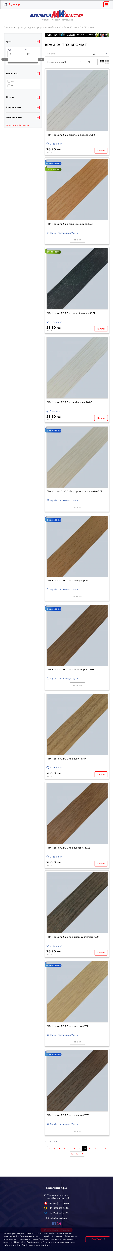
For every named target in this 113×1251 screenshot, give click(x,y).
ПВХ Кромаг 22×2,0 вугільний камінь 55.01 (70, 313)
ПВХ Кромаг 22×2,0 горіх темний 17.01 (67, 1115)
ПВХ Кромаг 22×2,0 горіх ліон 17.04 (66, 758)
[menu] (106, 4)
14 (105, 1148)
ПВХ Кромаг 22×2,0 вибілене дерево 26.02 (70, 135)
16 (77, 1153)
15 (72, 1153)
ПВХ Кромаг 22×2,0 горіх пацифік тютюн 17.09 (72, 937)
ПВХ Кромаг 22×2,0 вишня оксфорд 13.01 (69, 224)
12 (95, 1148)
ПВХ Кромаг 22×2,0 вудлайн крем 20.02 (69, 402)
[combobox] (99, 54)
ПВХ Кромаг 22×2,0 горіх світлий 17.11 (67, 1026)
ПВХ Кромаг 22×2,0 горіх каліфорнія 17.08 (70, 669)
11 (89, 1148)
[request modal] (5, 4)
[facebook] (54, 1223)
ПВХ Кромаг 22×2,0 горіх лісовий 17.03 (68, 847)
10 (85, 1148)
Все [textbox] (95, 54)
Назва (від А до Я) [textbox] (57, 62)
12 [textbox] (89, 62)
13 (100, 1148)
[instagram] (59, 1223)
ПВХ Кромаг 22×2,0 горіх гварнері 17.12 (68, 580)
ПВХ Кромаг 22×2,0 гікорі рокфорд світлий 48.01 (74, 491)
